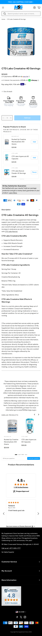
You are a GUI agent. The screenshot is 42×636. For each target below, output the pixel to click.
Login (20, 2)
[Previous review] (4, 513)
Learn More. (13, 193)
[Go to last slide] (35, 414)
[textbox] (14, 458)
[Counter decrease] (3, 118)
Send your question (33, 458)
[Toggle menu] (3, 7)
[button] (21, 13)
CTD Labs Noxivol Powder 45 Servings (19, 172)
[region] (21, 156)
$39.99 (14, 177)
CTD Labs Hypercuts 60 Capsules (20, 157)
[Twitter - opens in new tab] (21, 617)
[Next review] (38, 513)
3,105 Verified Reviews (21, 487)
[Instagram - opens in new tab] (25, 617)
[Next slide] (38, 414)
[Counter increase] (11, 118)
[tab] (16, 454)
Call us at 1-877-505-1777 (11, 548)
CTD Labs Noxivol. (11, 231)
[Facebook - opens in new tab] (17, 617)
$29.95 (14, 162)
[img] (21, 484)
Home (3, 19)
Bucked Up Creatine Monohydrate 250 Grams (19, 141)
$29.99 (14, 147)
